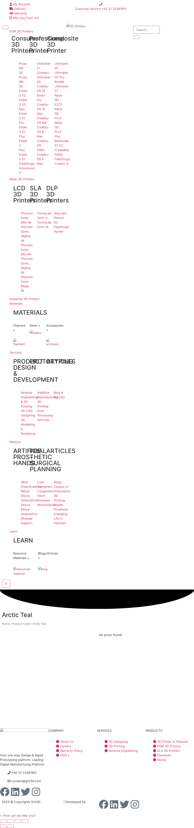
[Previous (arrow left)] (3, 826)
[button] (18, 815)
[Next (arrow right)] (10, 826)
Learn (13, 531)
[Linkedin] (15, 792)
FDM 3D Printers (21, 31)
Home (6, 624)
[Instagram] (36, 792)
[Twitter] (25, 792)
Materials (16, 303)
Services (15, 352)
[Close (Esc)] (3, 821)
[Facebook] (4, 792)
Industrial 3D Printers (24, 299)
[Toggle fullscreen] (18, 821)
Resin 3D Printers (21, 179)
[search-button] (136, 37)
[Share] (10, 821)
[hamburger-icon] (5, 27)
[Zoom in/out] (25, 821)
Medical (15, 442)
